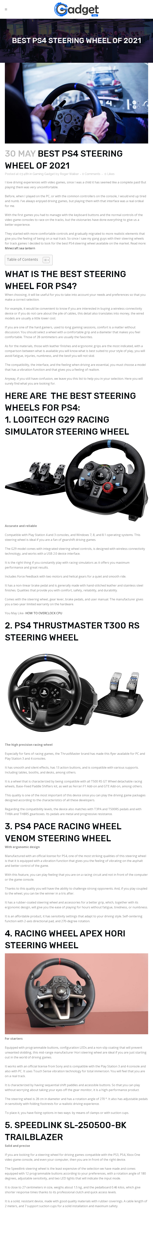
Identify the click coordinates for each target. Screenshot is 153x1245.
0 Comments (91, 174)
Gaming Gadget (44, 174)
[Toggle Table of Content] (44, 260)
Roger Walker (69, 174)
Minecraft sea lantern (20, 248)
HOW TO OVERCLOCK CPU (43, 613)
